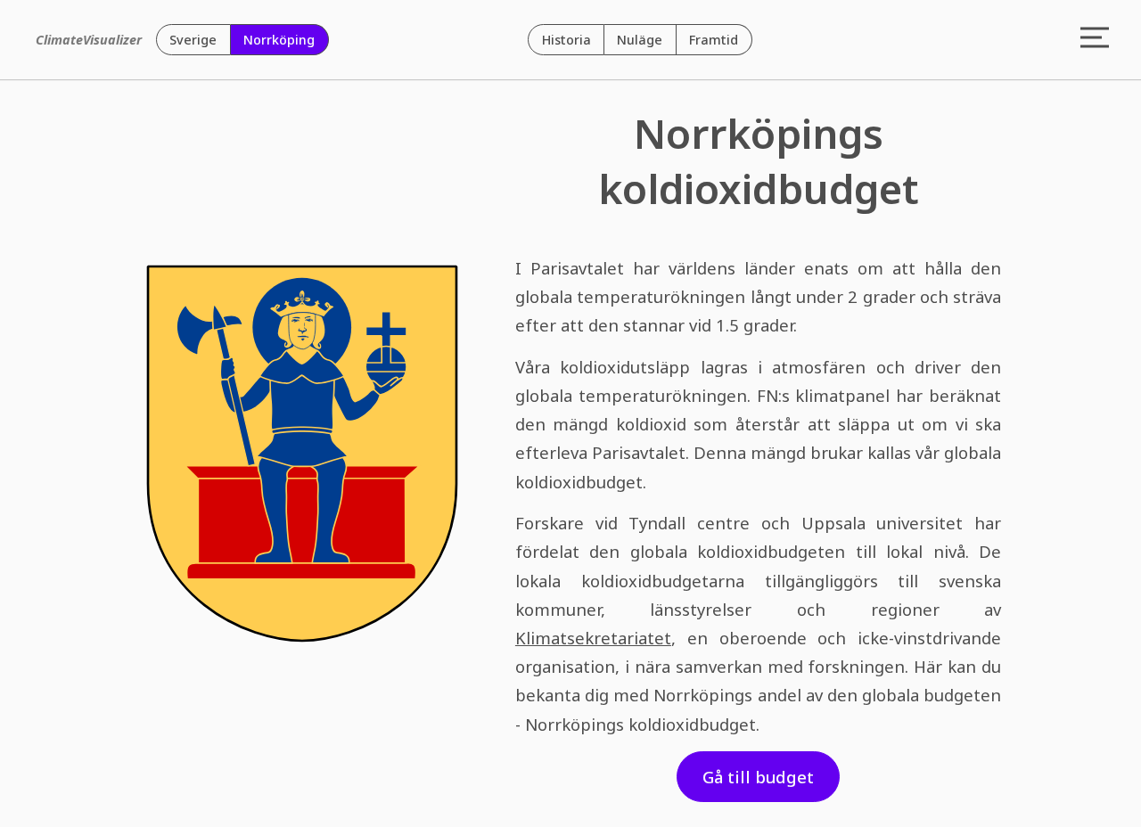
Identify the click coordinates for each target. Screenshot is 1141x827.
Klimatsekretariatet (593, 637)
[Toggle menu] (1095, 39)
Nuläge (639, 39)
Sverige (193, 39)
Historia (566, 39)
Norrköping (279, 39)
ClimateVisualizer (89, 39)
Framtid (713, 39)
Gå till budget (758, 777)
